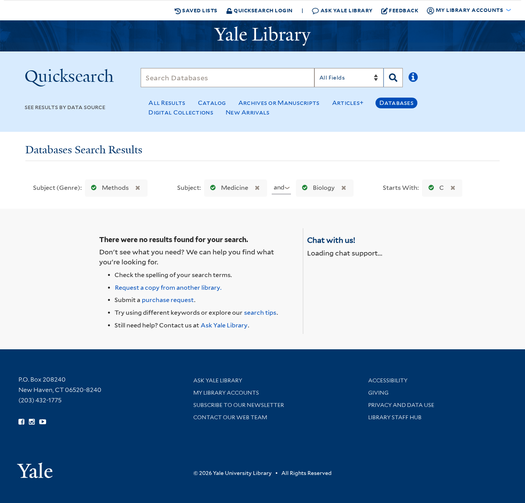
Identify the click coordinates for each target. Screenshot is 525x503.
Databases (396, 102)
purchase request (168, 300)
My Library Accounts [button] (469, 9)
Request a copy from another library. (168, 287)
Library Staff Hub (395, 417)
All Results (166, 102)
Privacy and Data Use (401, 405)
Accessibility (387, 380)
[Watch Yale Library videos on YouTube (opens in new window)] (42, 421)
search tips (260, 312)
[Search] (393, 77)
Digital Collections (180, 112)
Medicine (234, 187)
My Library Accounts (226, 393)
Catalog (212, 102)
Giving (378, 393)
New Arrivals (248, 112)
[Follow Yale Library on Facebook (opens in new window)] (21, 421)
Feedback (403, 10)
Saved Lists (199, 10)
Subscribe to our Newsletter (238, 405)
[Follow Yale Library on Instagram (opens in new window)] (32, 421)
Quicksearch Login (263, 10)
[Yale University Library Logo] (262, 36)
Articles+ (348, 102)
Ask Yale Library (346, 10)
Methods (115, 187)
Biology (324, 187)
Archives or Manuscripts (279, 102)
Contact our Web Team (230, 417)
